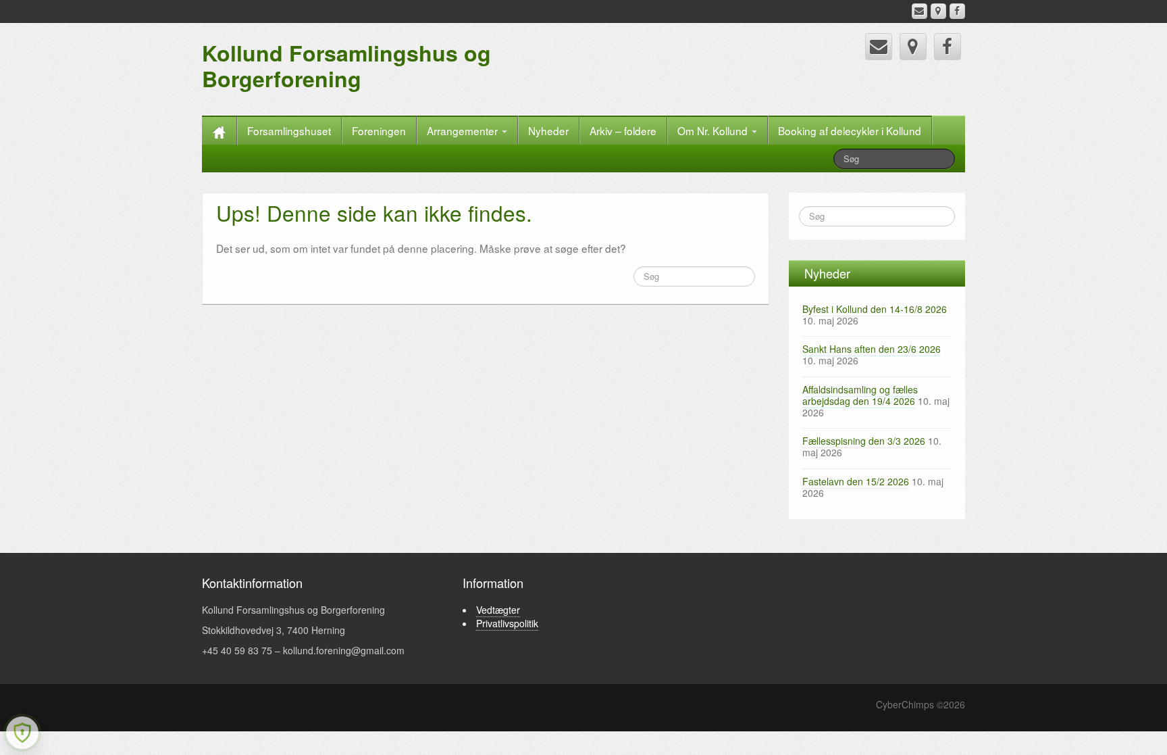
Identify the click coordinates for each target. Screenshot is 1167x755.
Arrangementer (463, 130)
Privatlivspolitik (507, 623)
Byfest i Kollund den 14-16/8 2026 (874, 309)
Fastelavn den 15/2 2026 (855, 481)
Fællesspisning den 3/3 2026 (863, 440)
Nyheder (548, 130)
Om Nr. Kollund (713, 130)
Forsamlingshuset (289, 130)
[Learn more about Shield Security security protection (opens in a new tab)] (22, 732)
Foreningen (379, 130)
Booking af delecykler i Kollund (849, 130)
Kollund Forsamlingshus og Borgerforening (346, 65)
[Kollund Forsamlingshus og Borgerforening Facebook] (957, 11)
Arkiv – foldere (623, 130)
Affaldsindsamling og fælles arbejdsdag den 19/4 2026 (860, 395)
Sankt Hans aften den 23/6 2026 (871, 349)
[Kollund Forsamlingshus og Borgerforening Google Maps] (938, 11)
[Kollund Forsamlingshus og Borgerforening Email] (919, 11)
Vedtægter (498, 609)
